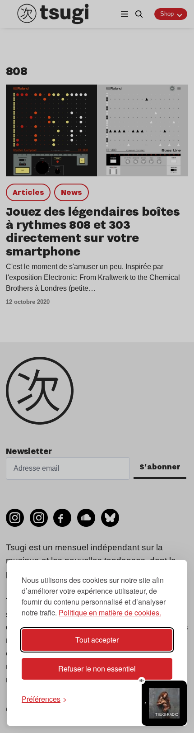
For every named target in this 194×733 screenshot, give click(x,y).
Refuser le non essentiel (97, 668)
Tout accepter (97, 639)
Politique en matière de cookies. (110, 612)
